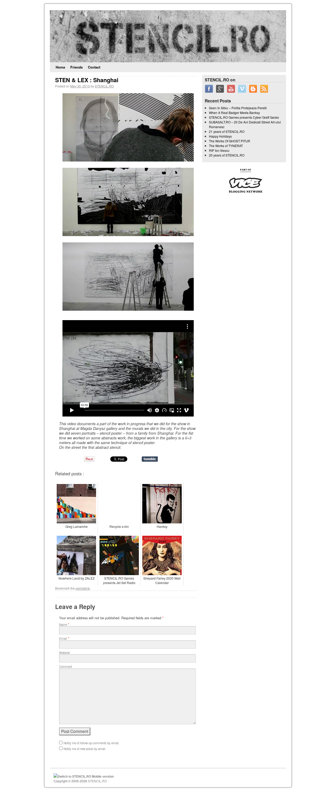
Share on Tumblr (150, 459)
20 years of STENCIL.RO (226, 155)
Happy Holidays (220, 136)
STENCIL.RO (104, 86)
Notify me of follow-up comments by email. (91, 743)
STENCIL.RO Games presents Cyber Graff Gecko (244, 117)
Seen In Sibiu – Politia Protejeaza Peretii (238, 108)
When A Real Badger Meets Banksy (234, 112)
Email (63, 638)
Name (63, 624)
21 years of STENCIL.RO (226, 131)
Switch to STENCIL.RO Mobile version (86, 776)
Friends (76, 67)
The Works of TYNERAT (226, 145)
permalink (83, 588)
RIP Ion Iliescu (219, 150)
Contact (94, 67)
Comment (65, 666)
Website (64, 653)
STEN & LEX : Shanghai (86, 80)
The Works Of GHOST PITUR (229, 141)
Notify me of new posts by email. (85, 749)
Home (60, 67)
